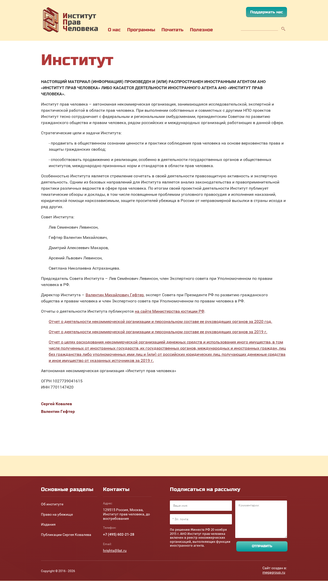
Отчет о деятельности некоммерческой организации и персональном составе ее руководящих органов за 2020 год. (160, 321)
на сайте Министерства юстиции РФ (169, 311)
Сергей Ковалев (56, 403)
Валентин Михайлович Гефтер (115, 294)
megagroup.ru (273, 572)
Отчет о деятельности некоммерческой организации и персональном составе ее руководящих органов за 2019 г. (158, 331)
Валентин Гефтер (58, 411)
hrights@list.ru (115, 550)
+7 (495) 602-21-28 (118, 534)
